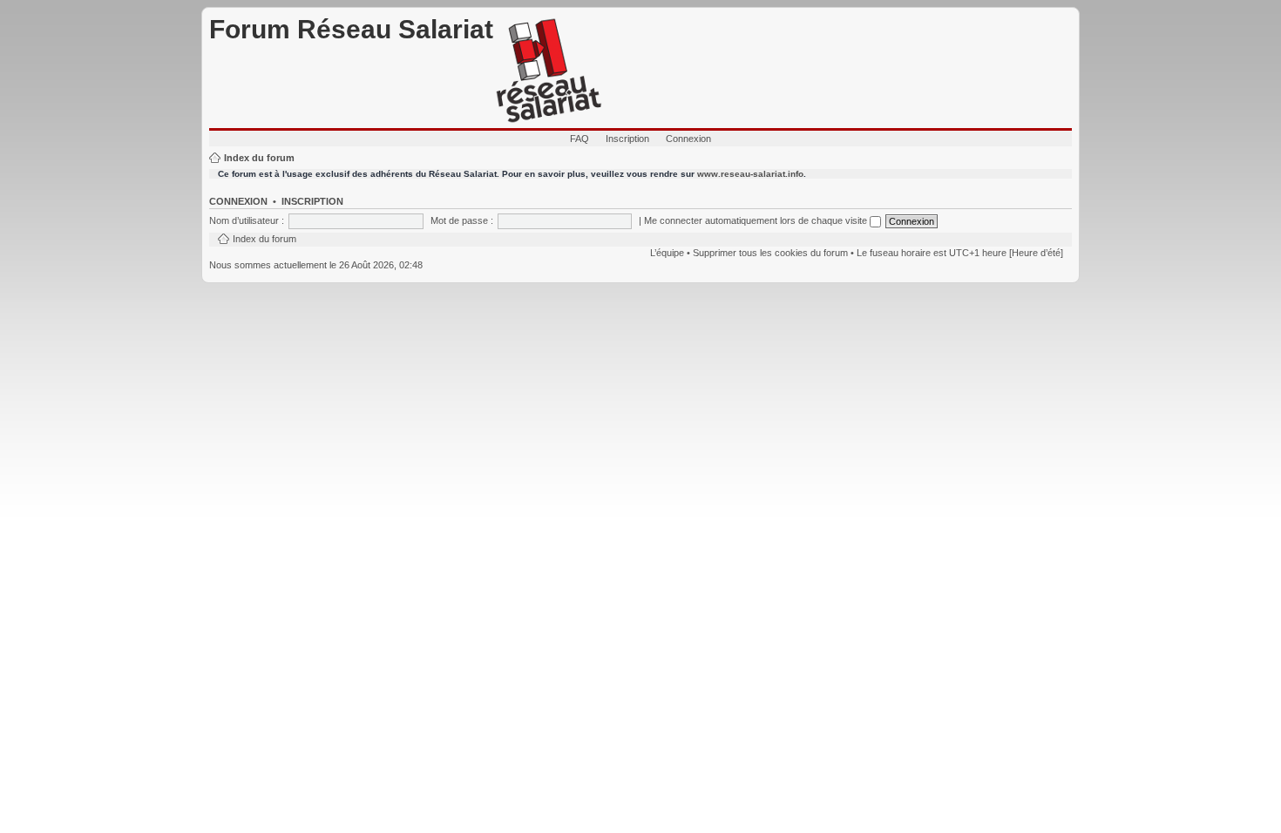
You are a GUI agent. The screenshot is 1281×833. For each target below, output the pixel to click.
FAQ (579, 138)
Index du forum (259, 157)
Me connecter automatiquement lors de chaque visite (757, 220)
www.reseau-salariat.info (750, 174)
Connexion (688, 138)
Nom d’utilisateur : (246, 220)
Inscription (627, 138)
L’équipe (667, 252)
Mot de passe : (461, 220)
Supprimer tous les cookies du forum (770, 252)
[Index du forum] (549, 71)
